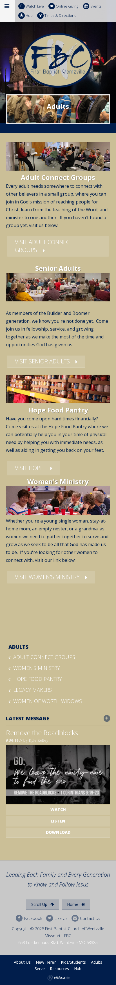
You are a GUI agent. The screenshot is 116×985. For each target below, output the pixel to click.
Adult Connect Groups (44, 657)
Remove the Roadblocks (42, 732)
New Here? (46, 962)
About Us (22, 962)
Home (73, 904)
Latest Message (27, 718)
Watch (58, 809)
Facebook (32, 918)
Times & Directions (60, 15)
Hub (29, 15)
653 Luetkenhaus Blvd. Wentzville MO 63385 (58, 942)
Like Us (60, 918)
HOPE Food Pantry (37, 678)
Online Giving (67, 6)
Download (58, 832)
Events (95, 6)
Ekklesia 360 (58, 978)
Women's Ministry (36, 668)
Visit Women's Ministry (47, 577)
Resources (59, 968)
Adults (18, 646)
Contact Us (89, 918)
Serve (40, 968)
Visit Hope (30, 468)
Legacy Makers (32, 689)
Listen (58, 821)
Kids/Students (73, 962)
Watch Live (35, 6)
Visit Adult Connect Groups (44, 246)
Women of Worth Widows (47, 701)
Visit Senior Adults (42, 361)
